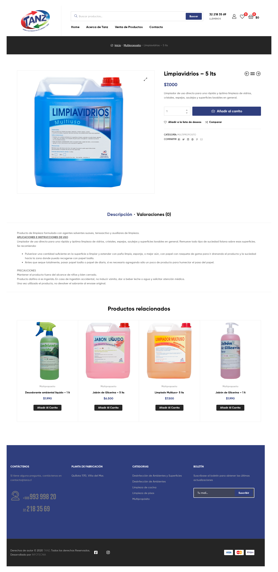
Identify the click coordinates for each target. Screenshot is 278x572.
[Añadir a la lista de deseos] (38, 354)
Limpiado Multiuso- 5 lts (169, 392)
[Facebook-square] (96, 552)
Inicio (118, 45)
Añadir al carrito (229, 111)
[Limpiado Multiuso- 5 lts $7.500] (258, 73)
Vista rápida (56, 354)
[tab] (119, 214)
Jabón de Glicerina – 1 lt (230, 392)
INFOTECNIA (39, 554)
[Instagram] (108, 552)
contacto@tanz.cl (21, 479)
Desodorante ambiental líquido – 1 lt (47, 392)
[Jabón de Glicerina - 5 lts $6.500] (247, 73)
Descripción (119, 214)
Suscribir (243, 493)
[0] (242, 16)
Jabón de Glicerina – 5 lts (108, 392)
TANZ (47, 550)
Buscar (193, 16)
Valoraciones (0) (154, 214)
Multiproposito (132, 45)
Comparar (215, 122)
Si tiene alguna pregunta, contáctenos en (36, 475)
